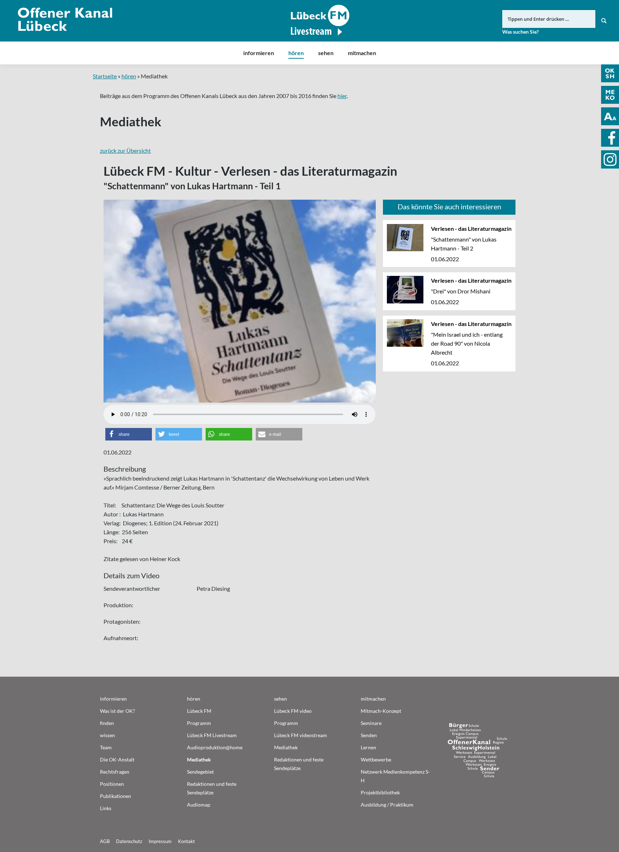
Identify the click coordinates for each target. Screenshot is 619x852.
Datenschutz (129, 841)
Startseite (105, 76)
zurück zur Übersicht (125, 150)
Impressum (160, 841)
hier (342, 95)
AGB (105, 841)
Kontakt (186, 841)
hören (128, 76)
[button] (128, 434)
